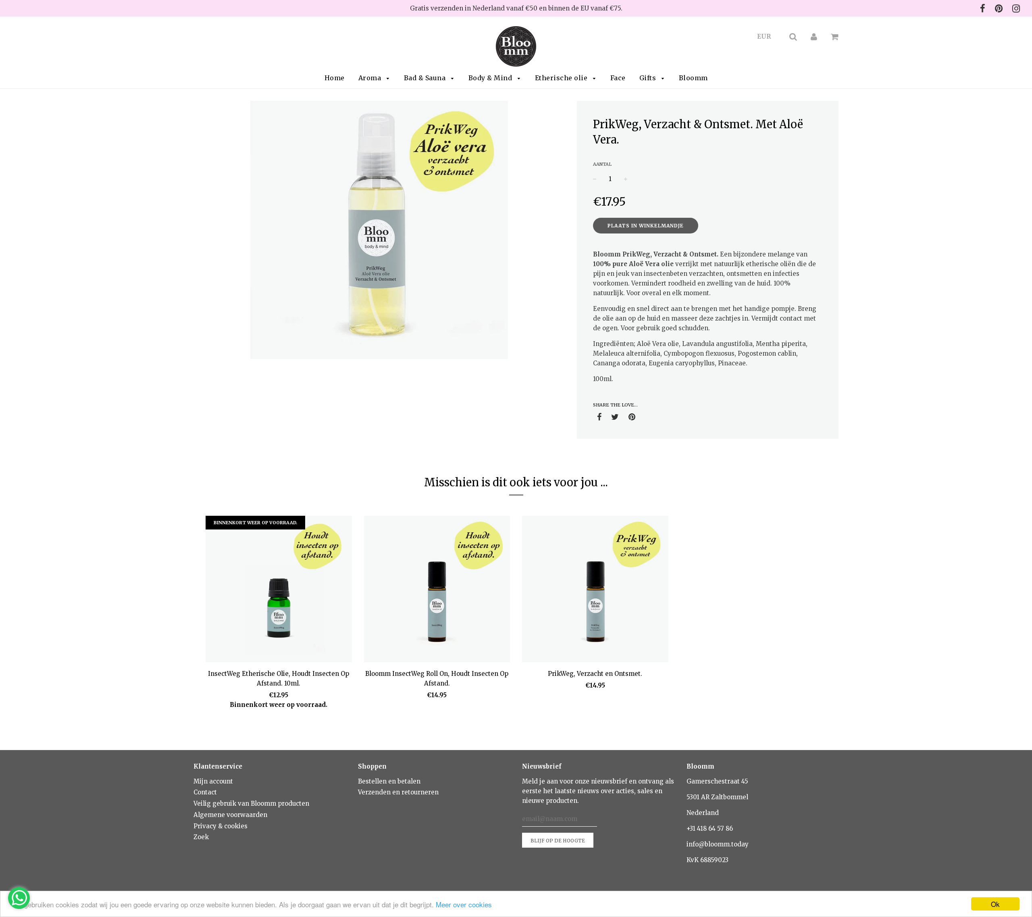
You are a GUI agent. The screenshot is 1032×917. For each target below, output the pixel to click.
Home (335, 78)
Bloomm (693, 78)
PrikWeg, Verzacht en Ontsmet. (595, 673)
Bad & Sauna (425, 78)
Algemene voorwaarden (230, 815)
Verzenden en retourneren (398, 792)
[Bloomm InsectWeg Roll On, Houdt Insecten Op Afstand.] (437, 590)
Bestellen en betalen (389, 781)
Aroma (370, 78)
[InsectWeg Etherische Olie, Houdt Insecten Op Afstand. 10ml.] (279, 590)
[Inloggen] (814, 36)
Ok (995, 904)
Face (618, 78)
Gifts (648, 78)
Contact (205, 792)
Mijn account (213, 781)
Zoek (201, 837)
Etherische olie (562, 78)
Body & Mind (491, 78)
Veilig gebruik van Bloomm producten (251, 803)
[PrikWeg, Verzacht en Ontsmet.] (595, 590)
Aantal (602, 164)
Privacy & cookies (221, 826)
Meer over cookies (464, 904)
